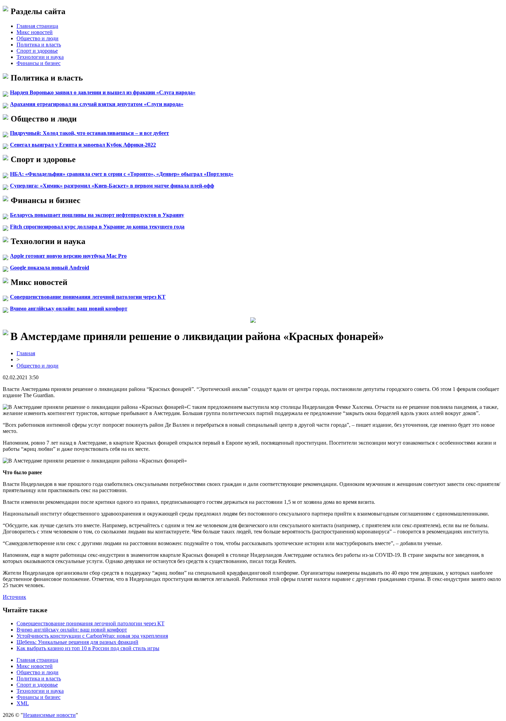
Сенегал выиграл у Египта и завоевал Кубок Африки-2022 (83, 145)
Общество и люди (38, 38)
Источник (14, 597)
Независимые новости (49, 715)
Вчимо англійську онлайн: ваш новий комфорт (68, 308)
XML (23, 703)
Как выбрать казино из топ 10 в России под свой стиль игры (88, 648)
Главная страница (37, 26)
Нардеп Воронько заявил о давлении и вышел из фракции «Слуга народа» (103, 92)
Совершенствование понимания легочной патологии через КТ (88, 297)
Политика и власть (39, 44)
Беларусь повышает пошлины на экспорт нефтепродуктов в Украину (97, 215)
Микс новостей (35, 32)
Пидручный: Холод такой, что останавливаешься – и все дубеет (89, 133)
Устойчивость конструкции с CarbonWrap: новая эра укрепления (92, 636)
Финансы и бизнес (39, 63)
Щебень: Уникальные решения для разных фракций (77, 642)
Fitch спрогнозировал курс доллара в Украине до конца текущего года (97, 227)
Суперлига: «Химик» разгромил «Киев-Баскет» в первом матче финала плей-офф (112, 186)
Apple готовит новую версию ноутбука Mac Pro (68, 256)
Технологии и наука (40, 57)
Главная (26, 353)
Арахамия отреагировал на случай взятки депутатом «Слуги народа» (96, 104)
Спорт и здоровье (37, 51)
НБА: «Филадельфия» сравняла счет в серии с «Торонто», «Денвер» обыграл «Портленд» (121, 174)
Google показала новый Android (49, 268)
